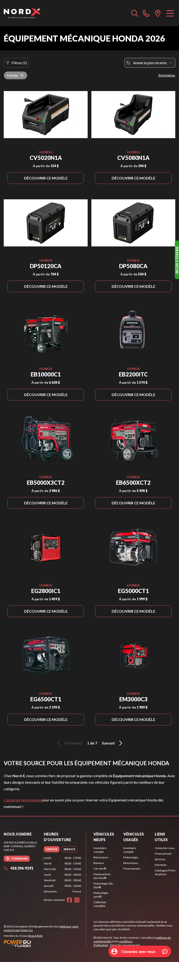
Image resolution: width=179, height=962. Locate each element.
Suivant (108, 743)
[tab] (51, 849)
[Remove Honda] (22, 75)
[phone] (146, 13)
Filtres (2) (19, 62)
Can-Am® (99, 868)
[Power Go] (45, 943)
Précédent (73, 743)
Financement (131, 868)
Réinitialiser (166, 75)
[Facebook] (69, 900)
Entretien (161, 865)
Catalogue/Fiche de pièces (165, 872)
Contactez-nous (165, 848)
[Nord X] (22, 13)
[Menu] (170, 13)
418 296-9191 (21, 868)
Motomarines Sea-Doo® (102, 876)
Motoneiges (130, 857)
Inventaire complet (99, 849)
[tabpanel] (62, 874)
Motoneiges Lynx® (101, 894)
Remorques (100, 857)
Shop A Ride (35, 935)
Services (160, 859)
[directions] (157, 13)
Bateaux (98, 863)
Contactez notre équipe (22, 800)
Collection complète (99, 904)
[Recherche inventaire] (134, 13)
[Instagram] (77, 900)
